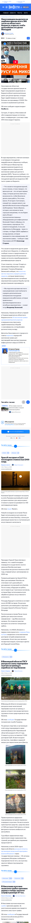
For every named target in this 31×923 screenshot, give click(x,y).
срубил (3, 906)
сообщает (10, 719)
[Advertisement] (15, 140)
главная (6, 13)
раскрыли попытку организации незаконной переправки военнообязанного (14, 851)
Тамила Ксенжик (18, 671)
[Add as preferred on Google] (6, 7)
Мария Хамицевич (18, 465)
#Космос (14, 452)
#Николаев (5, 878)
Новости (7, 16)
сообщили (11, 914)
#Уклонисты (5, 656)
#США (4, 452)
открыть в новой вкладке (6, 468)
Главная (3, 16)
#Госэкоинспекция (7, 881)
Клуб (26, 7)
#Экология (17, 878)
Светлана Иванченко (20, 895)
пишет (9, 509)
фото (26, 13)
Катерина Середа (9, 33)
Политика (11, 16)
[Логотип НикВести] (14, 7)
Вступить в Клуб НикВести (16, 431)
